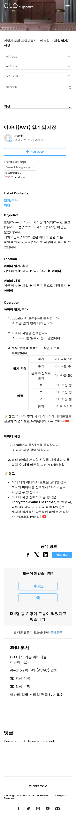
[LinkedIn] (45, 556)
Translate (18, 177)
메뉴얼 (44, 40)
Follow (37, 152)
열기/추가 (11, 200)
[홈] (18, 6)
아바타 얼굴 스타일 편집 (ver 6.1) (36, 694)
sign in (18, 741)
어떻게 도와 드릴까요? (19, 40)
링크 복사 (62, 555)
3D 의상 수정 (20, 686)
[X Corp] (36, 556)
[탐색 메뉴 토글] (65, 6)
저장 (7, 205)
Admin (19, 136)
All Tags (11, 56)
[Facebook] (28, 556)
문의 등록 (56, 632)
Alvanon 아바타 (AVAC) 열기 (33, 670)
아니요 (38, 586)
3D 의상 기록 (20, 678)
